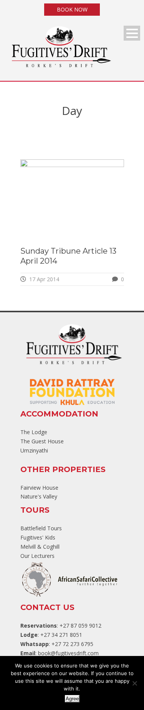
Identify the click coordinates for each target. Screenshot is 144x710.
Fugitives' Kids (37, 537)
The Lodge (33, 432)
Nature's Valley (38, 496)
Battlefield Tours (41, 528)
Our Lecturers (37, 555)
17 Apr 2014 (44, 279)
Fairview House (39, 487)
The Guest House (42, 441)
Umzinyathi (34, 450)
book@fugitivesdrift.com (68, 653)
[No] (134, 683)
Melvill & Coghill (40, 546)
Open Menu (132, 33)
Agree (72, 699)
